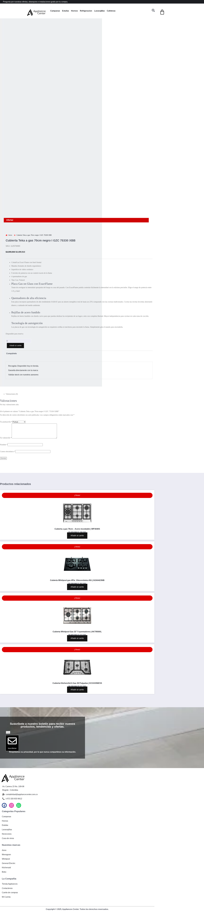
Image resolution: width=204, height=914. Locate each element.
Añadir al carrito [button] (77, 432)
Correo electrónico (7, 348)
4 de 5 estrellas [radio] (39, 315)
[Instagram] (11, 702)
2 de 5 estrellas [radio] (16, 315)
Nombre (4, 342)
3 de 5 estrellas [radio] (28, 315)
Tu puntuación (6, 312)
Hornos (74, 11)
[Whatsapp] (18, 702)
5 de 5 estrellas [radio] (51, 315)
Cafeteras (111, 11)
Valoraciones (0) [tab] (12, 284)
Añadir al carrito (15, 235)
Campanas (55, 11)
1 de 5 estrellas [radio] (5, 315)
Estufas (65, 11)
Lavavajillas (99, 11)
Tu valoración (6, 335)
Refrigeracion (86, 11)
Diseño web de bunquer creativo (77, 808)
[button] (3, 28)
